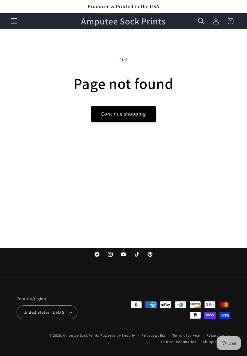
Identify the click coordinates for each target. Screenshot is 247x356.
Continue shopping (123, 113)
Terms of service (186, 335)
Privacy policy (154, 335)
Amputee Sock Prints (81, 335)
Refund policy (218, 335)
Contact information (179, 341)
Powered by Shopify (117, 335)
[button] (14, 21)
